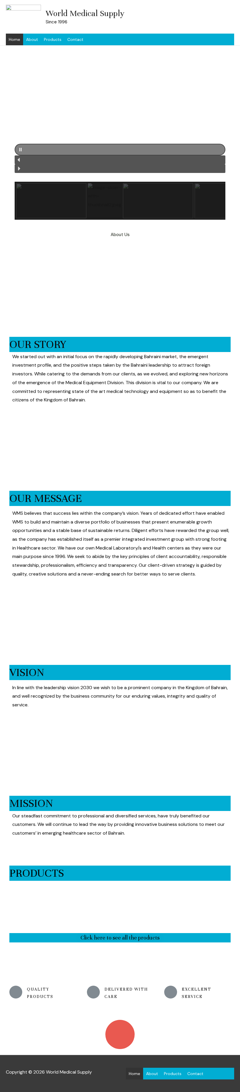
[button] (120, 149)
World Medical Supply (85, 13)
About (32, 39)
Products (52, 39)
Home (14, 39)
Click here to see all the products (120, 937)
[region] (120, 129)
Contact (75, 39)
